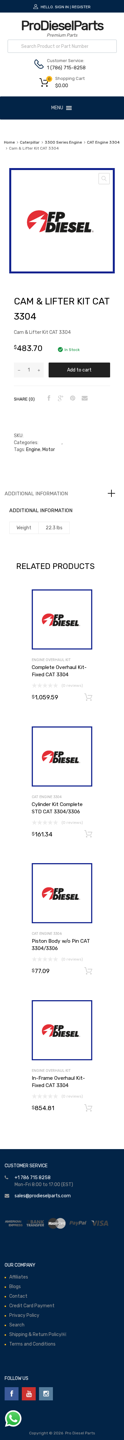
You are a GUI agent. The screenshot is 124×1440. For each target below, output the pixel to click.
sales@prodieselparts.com (43, 1196)
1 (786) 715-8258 (63, 68)
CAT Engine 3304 (103, 142)
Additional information (36, 494)
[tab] (62, 493)
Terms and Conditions (32, 1344)
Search (16, 1325)
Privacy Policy (24, 1315)
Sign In (62, 7)
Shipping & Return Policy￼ (37, 1334)
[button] (57, 108)
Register (81, 7)
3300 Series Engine (63, 142)
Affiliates (18, 1277)
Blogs (15, 1286)
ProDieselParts (62, 25)
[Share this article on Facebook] (48, 398)
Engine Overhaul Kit (51, 660)
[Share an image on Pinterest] (71, 398)
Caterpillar (30, 142)
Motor (48, 449)
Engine (33, 449)
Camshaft (50, 442)
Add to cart (79, 370)
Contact (18, 1296)
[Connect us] (12, 1394)
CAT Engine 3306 (47, 933)
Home (9, 142)
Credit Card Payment (32, 1306)
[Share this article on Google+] (60, 398)
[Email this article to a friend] (83, 398)
